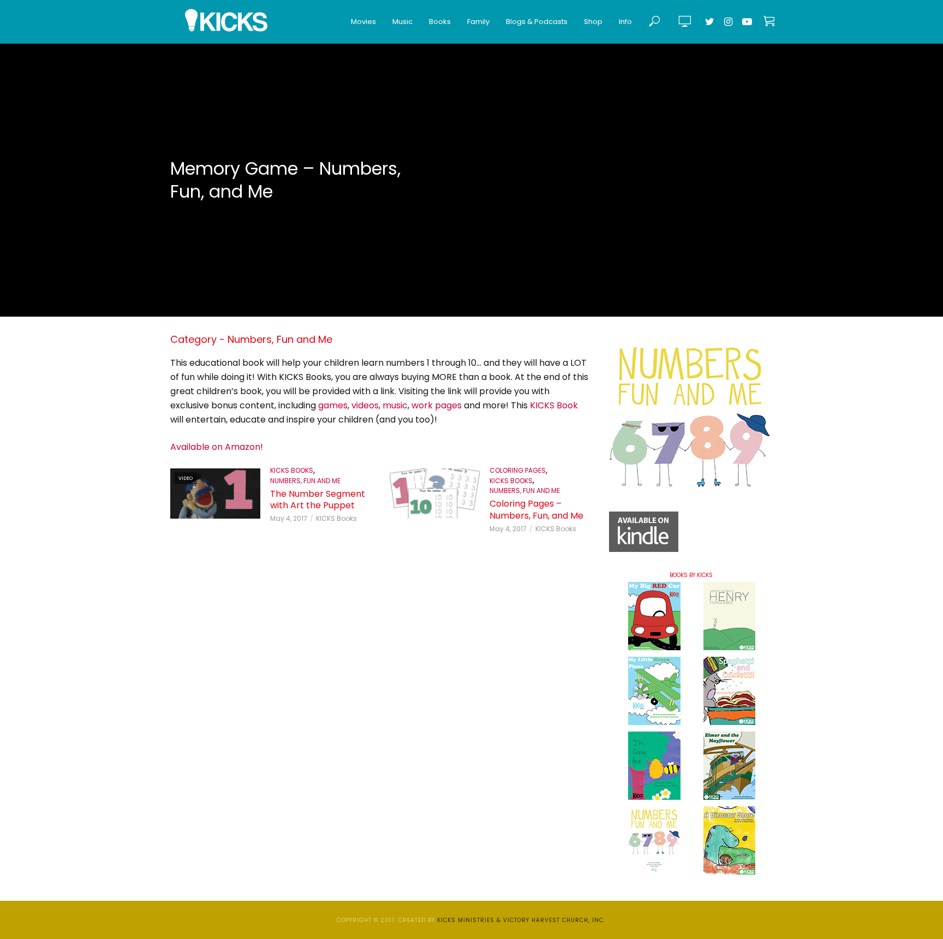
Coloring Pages (518, 470)
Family (478, 21)
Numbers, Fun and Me (305, 480)
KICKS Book (554, 405)
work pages (436, 405)
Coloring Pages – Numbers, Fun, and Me (536, 509)
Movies (363, 21)
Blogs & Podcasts (537, 21)
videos (365, 405)
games (333, 405)
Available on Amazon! (216, 447)
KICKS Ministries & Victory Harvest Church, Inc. (521, 920)
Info (625, 21)
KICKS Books (291, 470)
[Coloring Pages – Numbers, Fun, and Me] (435, 493)
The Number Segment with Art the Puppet (317, 500)
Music (402, 21)
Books (440, 21)
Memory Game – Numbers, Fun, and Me (285, 180)
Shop (593, 21)
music (395, 405)
